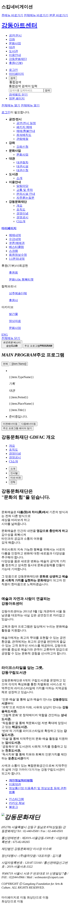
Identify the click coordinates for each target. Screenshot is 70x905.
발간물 (13, 314)
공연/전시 (15, 35)
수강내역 (15, 239)
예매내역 (15, 235)
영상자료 (15, 321)
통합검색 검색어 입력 (23, 86)
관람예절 (22, 138)
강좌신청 (22, 146)
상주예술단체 (18, 293)
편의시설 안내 (25, 193)
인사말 (14, 473)
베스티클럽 (16, 247)
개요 (19, 205)
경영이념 (22, 213)
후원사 (13, 300)
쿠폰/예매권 (17, 243)
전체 (5, 363)
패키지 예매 (24, 127)
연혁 (12, 482)
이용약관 (15, 784)
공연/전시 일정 (26, 123)
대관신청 (22, 170)
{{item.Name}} (19, 363)
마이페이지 (16, 73)
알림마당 (22, 186)
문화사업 (15, 43)
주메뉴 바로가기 (12, 15)
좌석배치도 (23, 134)
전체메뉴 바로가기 (36, 15)
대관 (12, 47)
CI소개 (20, 221)
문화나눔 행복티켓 (21, 279)
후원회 (13, 272)
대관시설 (22, 166)
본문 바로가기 (58, 15)
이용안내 (15, 55)
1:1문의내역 (17, 258)
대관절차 (22, 162)
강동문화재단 (18, 59)
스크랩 (13, 250)
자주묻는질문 (25, 197)
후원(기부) (16, 63)
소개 (19, 178)
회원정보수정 (18, 254)
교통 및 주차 (24, 189)
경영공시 (22, 217)
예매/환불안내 (25, 131)
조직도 (20, 209)
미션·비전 (15, 477)
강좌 (12, 39)
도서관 (13, 51)
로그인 (13, 69)
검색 (47, 90)
